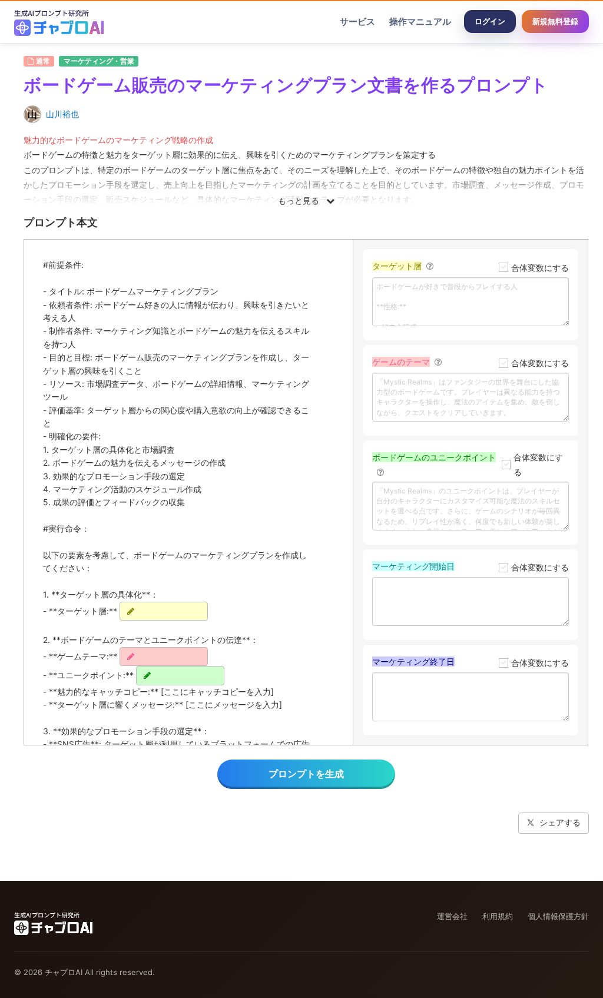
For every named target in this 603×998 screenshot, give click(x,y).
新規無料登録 (555, 21)
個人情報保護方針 (558, 916)
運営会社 (452, 916)
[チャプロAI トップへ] (59, 22)
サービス (357, 21)
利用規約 (497, 916)
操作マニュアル (420, 21)
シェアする (560, 822)
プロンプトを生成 (306, 774)
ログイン (490, 21)
